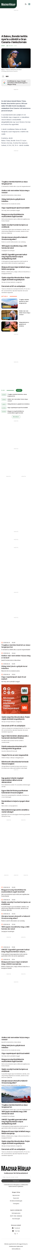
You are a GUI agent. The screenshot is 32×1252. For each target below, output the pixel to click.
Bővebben (16, 416)
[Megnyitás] (29, 4)
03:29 (4, 411)
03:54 (4, 408)
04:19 (4, 404)
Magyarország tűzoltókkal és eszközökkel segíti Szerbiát (16, 412)
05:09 (4, 394)
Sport (19, 390)
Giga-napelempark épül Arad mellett (18, 407)
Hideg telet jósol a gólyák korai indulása (24, 324)
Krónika (6, 306)
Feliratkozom (16, 1181)
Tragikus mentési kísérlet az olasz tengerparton (24, 301)
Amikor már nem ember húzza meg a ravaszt (24, 312)
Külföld (6, 318)
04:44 (4, 399)
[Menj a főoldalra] (8, 4)
